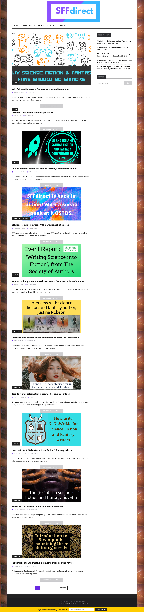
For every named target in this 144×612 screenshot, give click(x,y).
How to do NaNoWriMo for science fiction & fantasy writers (42, 450)
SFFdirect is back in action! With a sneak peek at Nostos (40, 225)
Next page (62, 588)
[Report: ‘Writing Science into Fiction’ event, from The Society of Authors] (51, 260)
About (41, 25)
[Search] (128, 83)
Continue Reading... (51, 106)
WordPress (84, 603)
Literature (17, 218)
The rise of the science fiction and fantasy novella (37, 506)
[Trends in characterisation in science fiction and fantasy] (51, 373)
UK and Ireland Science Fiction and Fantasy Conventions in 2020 (44, 168)
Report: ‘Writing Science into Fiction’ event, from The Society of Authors (48, 281)
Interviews (17, 331)
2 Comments (31, 566)
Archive (64, 25)
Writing (25, 218)
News (15, 109)
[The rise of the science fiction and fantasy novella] (51, 485)
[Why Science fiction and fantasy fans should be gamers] (51, 59)
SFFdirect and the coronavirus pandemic (32, 112)
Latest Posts (28, 25)
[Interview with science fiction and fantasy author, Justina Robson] (51, 316)
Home (16, 25)
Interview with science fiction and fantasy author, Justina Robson (45, 337)
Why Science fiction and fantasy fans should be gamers (40, 89)
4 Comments (33, 510)
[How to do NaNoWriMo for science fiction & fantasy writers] (51, 429)
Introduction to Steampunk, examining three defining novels (42, 562)
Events (16, 162)
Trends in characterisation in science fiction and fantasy (41, 394)
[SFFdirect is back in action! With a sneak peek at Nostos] (51, 204)
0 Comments (32, 92)
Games (15, 83)
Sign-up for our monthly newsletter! (52, 610)
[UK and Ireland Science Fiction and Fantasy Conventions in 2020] (51, 148)
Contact (52, 25)
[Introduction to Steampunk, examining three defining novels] (51, 542)
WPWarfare (67, 603)
